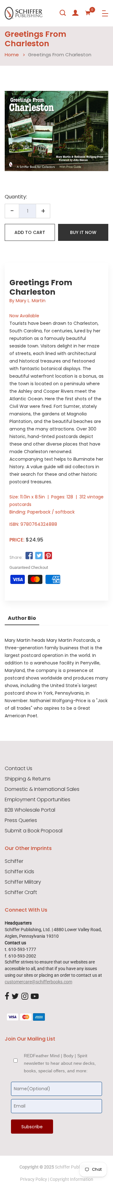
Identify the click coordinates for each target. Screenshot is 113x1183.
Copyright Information (71, 1179)
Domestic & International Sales (42, 789)
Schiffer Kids (19, 871)
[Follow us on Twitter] (39, 556)
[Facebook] (7, 996)
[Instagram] (24, 996)
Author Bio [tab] (22, 618)
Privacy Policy (33, 1179)
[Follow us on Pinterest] (48, 556)
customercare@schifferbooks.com (38, 981)
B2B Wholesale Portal (30, 810)
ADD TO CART (29, 232)
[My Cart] (88, 12)
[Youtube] (35, 996)
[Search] (63, 12)
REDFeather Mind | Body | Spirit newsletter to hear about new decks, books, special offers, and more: (60, 1063)
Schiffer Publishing (73, 1166)
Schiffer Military (23, 882)
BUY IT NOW (83, 232)
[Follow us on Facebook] (29, 556)
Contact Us (18, 768)
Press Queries (21, 820)
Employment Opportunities (37, 799)
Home (12, 54)
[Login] (75, 12)
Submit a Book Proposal (33, 830)
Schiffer (14, 861)
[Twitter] (15, 996)
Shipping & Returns (28, 778)
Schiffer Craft (21, 892)
